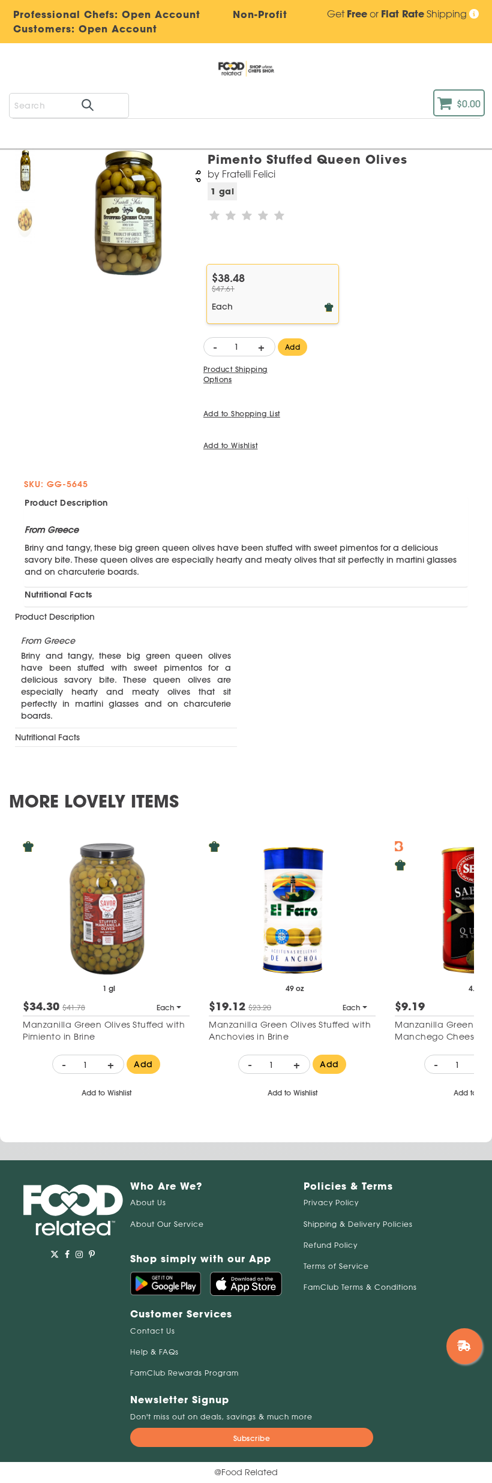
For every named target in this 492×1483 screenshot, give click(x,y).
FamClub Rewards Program (184, 1373)
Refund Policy (331, 1245)
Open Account (118, 28)
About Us (148, 1202)
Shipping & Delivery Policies (358, 1224)
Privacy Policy (331, 1202)
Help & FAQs (154, 1352)
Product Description (66, 503)
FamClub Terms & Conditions (360, 1287)
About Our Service (167, 1224)
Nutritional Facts (58, 595)
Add (143, 1064)
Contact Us (152, 1331)
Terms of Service (336, 1266)
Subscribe (252, 1438)
